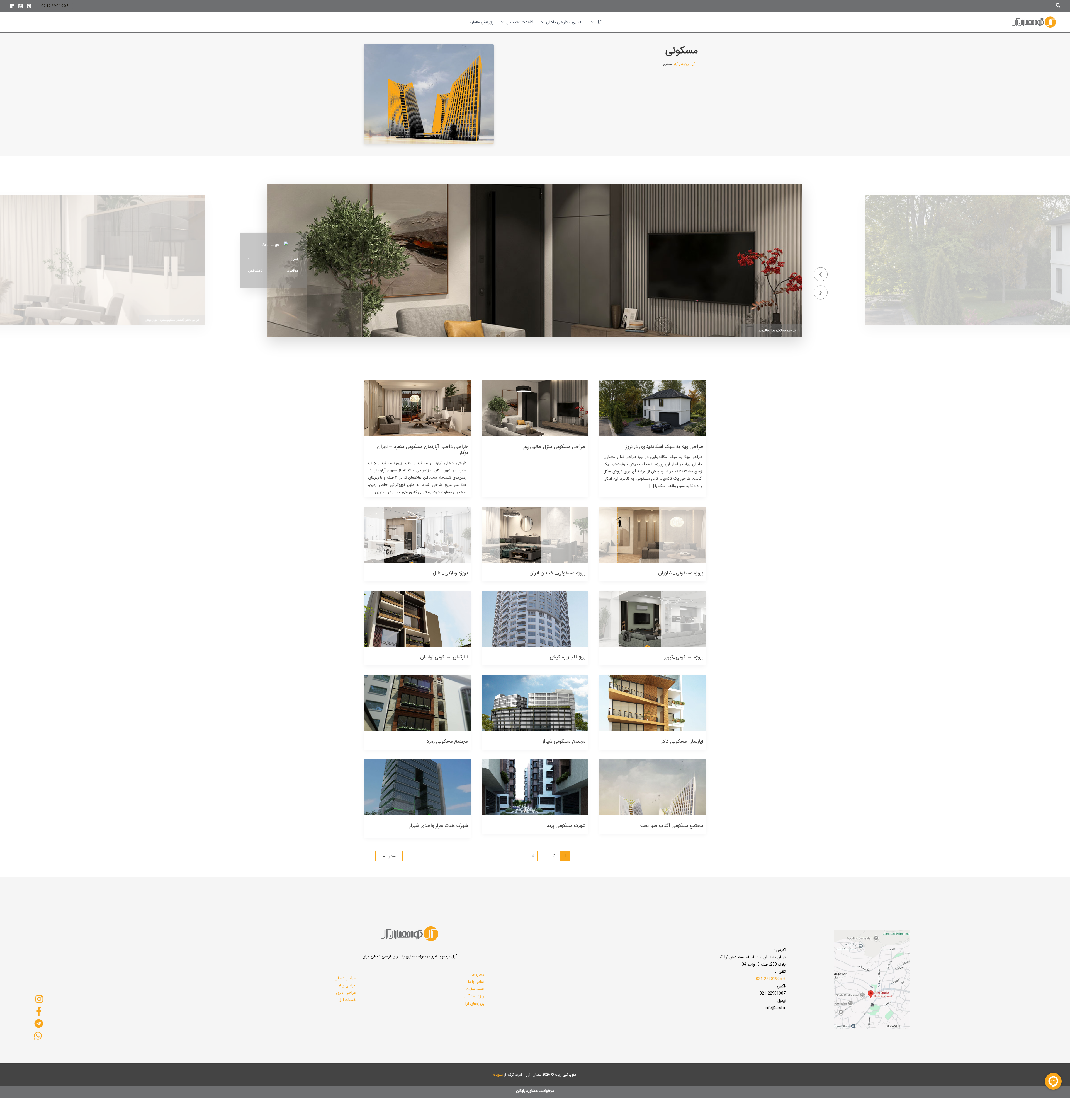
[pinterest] (28, 6)
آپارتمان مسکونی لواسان (444, 657)
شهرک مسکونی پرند (566, 825)
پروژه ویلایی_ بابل (450, 573)
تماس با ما (476, 982)
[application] (593, 22)
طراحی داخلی (345, 978)
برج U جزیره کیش (567, 657)
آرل (693, 64)
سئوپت (498, 1074)
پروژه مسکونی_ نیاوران (680, 573)
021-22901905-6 (771, 979)
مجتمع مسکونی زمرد (447, 741)
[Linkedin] (12, 6)
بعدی (389, 856)
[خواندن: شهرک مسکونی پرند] (535, 787)
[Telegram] (39, 1023)
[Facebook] (39, 1011)
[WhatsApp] (38, 1036)
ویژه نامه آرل (474, 996)
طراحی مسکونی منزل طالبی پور (777, 330)
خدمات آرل (347, 1000)
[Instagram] (20, 6)
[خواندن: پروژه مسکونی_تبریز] (652, 619)
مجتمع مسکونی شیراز (564, 741)
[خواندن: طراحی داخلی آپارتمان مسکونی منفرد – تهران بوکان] (417, 408)
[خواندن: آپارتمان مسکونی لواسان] (417, 619)
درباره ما (478, 974)
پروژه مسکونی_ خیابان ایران (557, 573)
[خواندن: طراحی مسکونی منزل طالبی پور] (535, 408)
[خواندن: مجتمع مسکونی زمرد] (417, 703)
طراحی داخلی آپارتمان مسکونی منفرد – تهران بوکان (172, 320)
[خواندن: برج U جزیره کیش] (535, 619)
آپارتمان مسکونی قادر (682, 741)
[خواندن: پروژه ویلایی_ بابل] (417, 535)
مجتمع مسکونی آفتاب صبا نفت (671, 825)
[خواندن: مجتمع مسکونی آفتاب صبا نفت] (652, 787)
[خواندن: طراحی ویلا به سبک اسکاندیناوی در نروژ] (652, 408)
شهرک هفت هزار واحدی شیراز (438, 825)
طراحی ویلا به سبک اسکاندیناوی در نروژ (664, 446)
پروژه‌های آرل (681, 64)
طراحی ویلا (347, 985)
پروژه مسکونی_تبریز (683, 657)
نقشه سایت (475, 989)
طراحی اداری (346, 993)
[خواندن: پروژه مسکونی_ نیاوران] (652, 535)
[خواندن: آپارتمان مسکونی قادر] (652, 703)
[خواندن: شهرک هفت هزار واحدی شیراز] (417, 787)
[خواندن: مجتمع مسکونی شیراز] (535, 703)
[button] (1057, 6)
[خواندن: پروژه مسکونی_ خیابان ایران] (535, 535)
